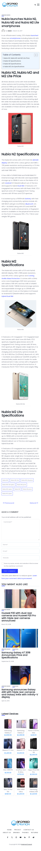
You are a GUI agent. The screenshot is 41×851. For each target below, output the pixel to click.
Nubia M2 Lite (15, 480)
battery (28, 198)
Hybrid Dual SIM (7, 296)
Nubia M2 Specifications (12, 64)
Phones (25, 832)
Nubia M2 (5, 480)
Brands (16, 832)
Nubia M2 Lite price (27, 480)
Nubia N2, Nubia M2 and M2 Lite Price (17, 58)
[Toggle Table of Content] (34, 55)
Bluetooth (29, 204)
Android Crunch (26, 844)
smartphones (15, 38)
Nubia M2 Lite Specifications (14, 67)
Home (9, 830)
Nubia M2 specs (7, 489)
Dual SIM (21, 186)
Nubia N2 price (27, 489)
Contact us (29, 830)
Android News (6, 15)
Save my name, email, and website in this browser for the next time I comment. (21, 564)
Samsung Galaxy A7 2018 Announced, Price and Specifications (16, 655)
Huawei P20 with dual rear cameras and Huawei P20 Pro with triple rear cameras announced (19, 616)
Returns (34, 832)
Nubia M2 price (21, 484)
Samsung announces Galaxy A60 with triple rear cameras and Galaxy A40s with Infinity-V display (20, 693)
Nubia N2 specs (7, 493)
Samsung (15, 649)
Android (8, 183)
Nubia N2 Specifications (12, 61)
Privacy (17, 830)
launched (34, 35)
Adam (10, 31)
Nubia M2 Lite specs (8, 484)
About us (7, 832)
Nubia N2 (17, 489)
